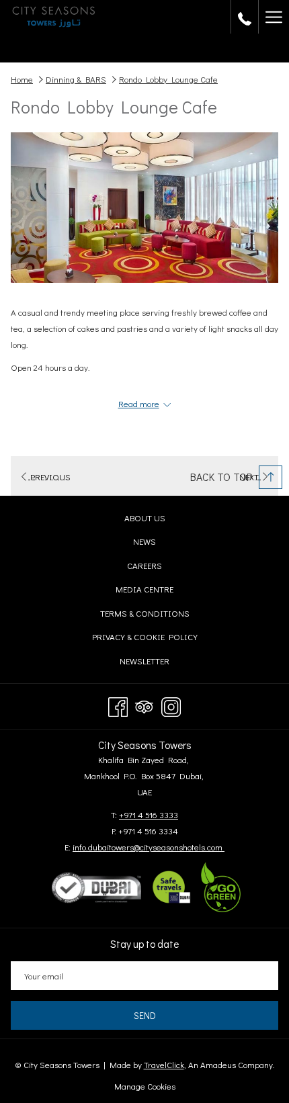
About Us (144, 517)
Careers (157, 567)
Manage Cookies (144, 1086)
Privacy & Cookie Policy (158, 638)
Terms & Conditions (158, 615)
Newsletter (158, 662)
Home (22, 79)
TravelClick (164, 1064)
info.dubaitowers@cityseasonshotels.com (148, 846)
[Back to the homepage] (53, 17)
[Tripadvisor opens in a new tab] (144, 704)
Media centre (158, 590)
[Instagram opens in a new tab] (171, 704)
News (157, 543)
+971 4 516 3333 (148, 814)
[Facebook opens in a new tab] (118, 704)
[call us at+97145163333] (244, 17)
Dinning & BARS (76, 79)
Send (145, 1015)
